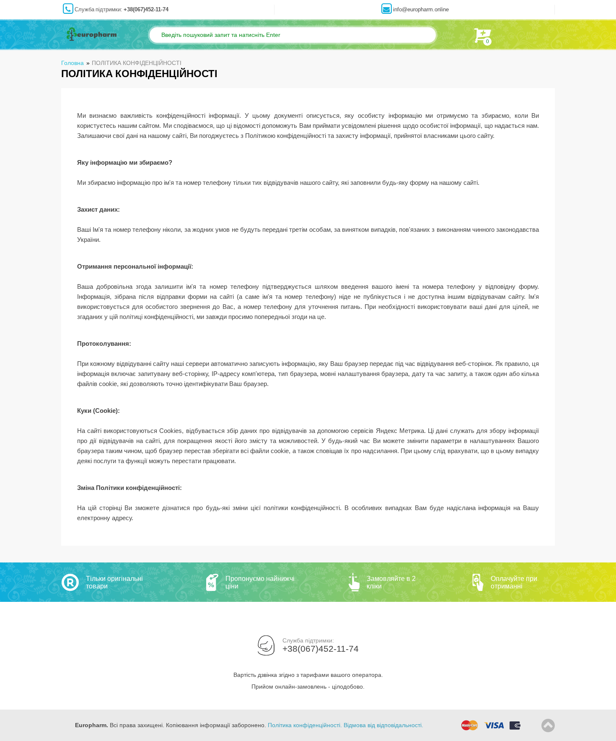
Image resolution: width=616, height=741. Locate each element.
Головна (72, 63)
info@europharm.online (421, 9)
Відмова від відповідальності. (383, 725)
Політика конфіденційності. (305, 725)
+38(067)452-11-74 (146, 9)
